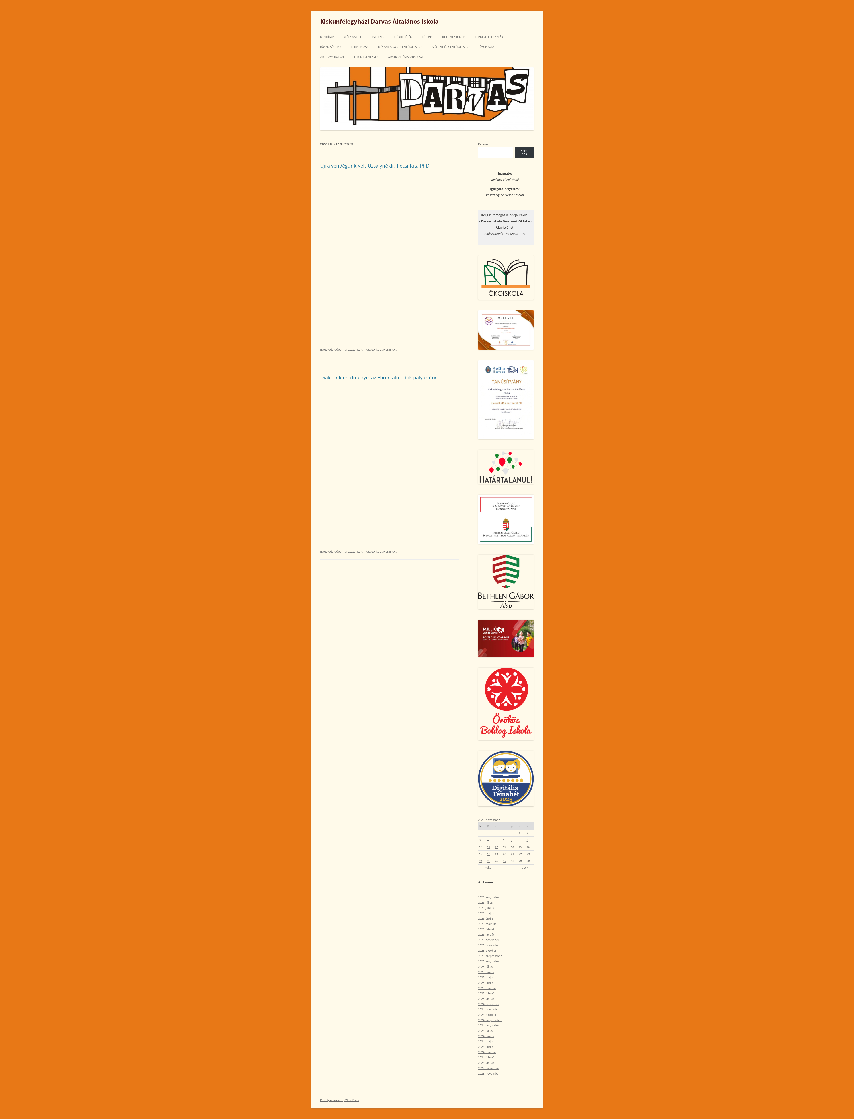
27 (504, 861)
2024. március (487, 1052)
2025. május (486, 977)
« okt (487, 867)
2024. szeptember (490, 1020)
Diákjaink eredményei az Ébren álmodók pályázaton (379, 377)
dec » (525, 867)
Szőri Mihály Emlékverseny (451, 47)
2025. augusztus (488, 961)
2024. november (489, 1009)
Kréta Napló (352, 37)
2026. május (486, 913)
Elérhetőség (403, 37)
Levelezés (377, 37)
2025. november (489, 945)
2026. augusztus (488, 897)
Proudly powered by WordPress (339, 1100)
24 (480, 861)
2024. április (485, 1047)
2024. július (485, 1031)
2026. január (486, 935)
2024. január (486, 1063)
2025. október (487, 951)
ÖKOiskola (487, 47)
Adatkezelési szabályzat (405, 57)
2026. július (485, 903)
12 (496, 847)
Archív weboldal (332, 57)
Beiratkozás (359, 47)
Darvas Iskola (388, 349)
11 (488, 847)
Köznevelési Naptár (489, 37)
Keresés (483, 144)
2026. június (486, 908)
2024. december (488, 1004)
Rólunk (427, 37)
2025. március (487, 988)
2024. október (487, 1015)
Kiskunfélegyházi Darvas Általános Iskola (379, 21)
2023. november (489, 1073)
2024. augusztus (488, 1025)
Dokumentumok (453, 37)
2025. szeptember (490, 956)
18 (488, 854)
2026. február (486, 929)
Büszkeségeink (330, 47)
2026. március (487, 924)
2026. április (485, 919)
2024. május (486, 1041)
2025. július (485, 967)
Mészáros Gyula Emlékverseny (400, 47)
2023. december (488, 1068)
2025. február (486, 993)
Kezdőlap (327, 37)
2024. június (486, 1036)
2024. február (486, 1057)
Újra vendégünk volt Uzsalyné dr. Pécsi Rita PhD (374, 165)
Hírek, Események (366, 57)
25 (488, 861)
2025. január (486, 999)
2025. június (486, 972)
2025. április (485, 983)
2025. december (488, 940)
